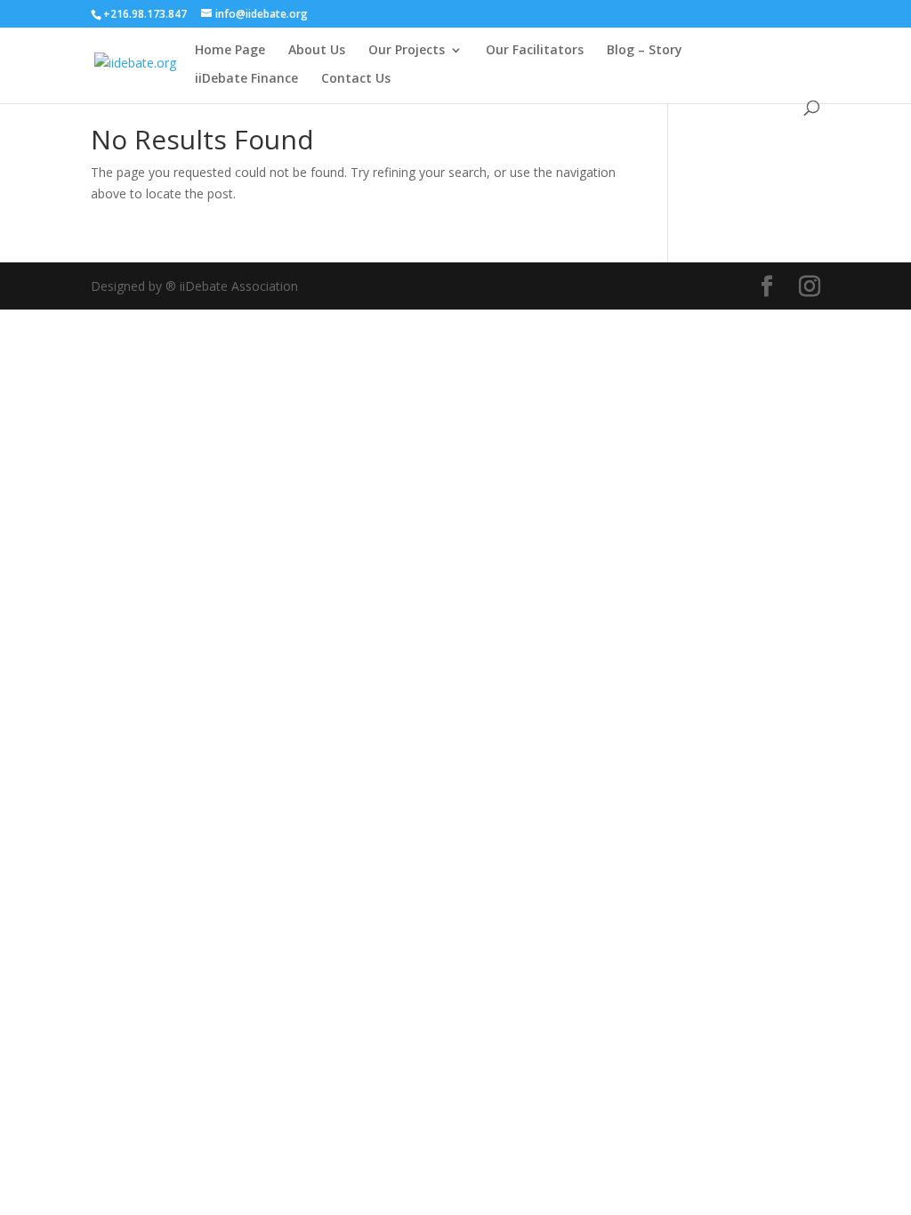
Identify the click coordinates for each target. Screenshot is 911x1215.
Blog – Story (644, 51)
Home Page (230, 51)
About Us (316, 51)
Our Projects (406, 51)
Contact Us (356, 79)
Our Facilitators (535, 51)
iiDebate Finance (246, 79)
